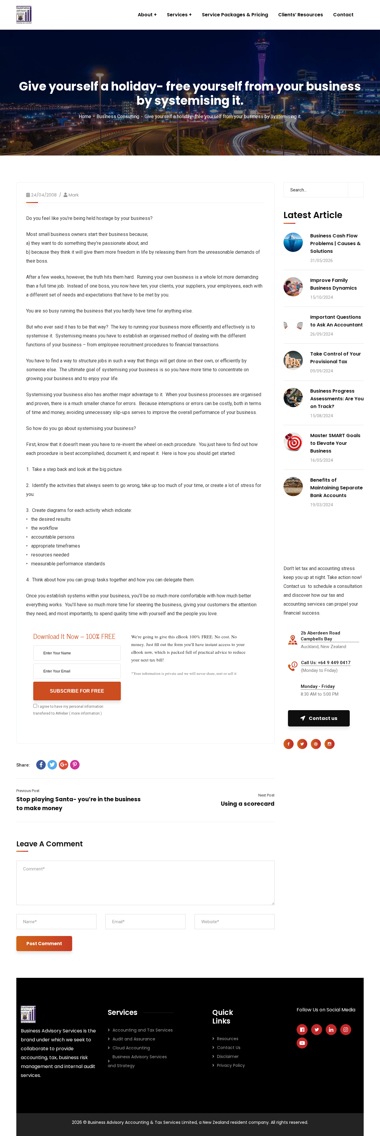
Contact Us (228, 1048)
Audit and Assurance (134, 1039)
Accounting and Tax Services (143, 1030)
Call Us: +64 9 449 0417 (326, 662)
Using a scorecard (248, 804)
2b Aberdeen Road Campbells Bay (320, 636)
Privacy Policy (231, 1065)
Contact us (323, 718)
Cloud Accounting (131, 1048)
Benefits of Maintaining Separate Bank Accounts (336, 488)
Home (85, 116)
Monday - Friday (318, 686)
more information (85, 713)
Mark (74, 195)
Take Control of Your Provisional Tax (335, 357)
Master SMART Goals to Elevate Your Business (335, 443)
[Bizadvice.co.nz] (23, 15)
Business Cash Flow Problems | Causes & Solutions (335, 243)
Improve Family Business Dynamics (333, 284)
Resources (227, 1039)
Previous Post (27, 790)
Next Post (266, 795)
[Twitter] (52, 765)
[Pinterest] (75, 765)
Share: (23, 765)
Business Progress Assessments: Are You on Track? (337, 399)
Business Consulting (117, 116)
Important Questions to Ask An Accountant (336, 321)
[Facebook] (41, 765)
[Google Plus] (63, 765)
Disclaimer (228, 1056)
